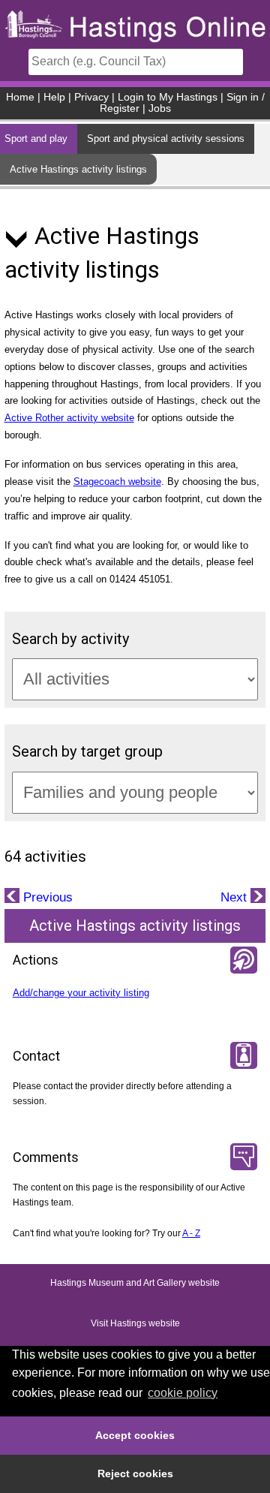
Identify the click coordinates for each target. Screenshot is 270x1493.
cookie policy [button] (183, 1392)
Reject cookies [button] (135, 1473)
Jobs (159, 108)
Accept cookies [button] (135, 1435)
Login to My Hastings (168, 97)
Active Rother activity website (69, 417)
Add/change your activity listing (81, 992)
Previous (46, 897)
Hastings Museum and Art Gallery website (135, 1283)
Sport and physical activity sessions (165, 138)
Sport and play (36, 138)
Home (20, 97)
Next (235, 897)
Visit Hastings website (135, 1323)
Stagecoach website (117, 481)
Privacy (91, 97)
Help (54, 97)
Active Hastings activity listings (78, 169)
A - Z (191, 1233)
